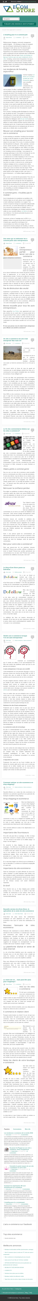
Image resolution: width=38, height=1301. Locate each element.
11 (32, 568)
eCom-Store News (19, 913)
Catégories (18, 1289)
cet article (24, 211)
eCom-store (8, 343)
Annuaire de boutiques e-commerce (13, 1292)
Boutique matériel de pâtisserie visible (14, 1276)
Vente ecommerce (27, 640)
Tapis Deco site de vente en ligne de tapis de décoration (19, 1279)
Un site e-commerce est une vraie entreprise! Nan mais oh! (15, 339)
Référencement (18, 572)
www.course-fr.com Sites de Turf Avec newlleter (16, 1260)
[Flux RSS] (3, 1)
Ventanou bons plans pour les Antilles (14, 1273)
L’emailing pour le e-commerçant (15, 35)
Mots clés (27, 1129)
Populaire (7, 1129)
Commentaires (17, 1129)
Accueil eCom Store (7, 1289)
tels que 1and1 (24, 119)
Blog (26, 1292)
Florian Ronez (9, 37)
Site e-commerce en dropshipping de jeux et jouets (17, 1257)
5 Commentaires (26, 1189)
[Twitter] (6, 1)
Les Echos (16, 311)
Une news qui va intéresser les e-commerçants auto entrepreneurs (15, 239)
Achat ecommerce (19, 640)
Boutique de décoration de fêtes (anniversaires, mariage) (19, 1249)
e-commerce (18, 37)
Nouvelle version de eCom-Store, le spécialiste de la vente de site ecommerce (18, 910)
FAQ (30, 1292)
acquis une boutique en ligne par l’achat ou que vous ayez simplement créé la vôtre (17, 57)
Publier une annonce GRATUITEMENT (19, 24)
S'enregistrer (26, 1)
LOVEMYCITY (8, 1270)
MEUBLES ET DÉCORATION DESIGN (14, 1267)
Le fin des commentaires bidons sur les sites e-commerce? (16, 430)
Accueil (4, 29)
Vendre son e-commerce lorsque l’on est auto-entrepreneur (15, 637)
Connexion (32, 1)
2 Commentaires (24, 1134)
